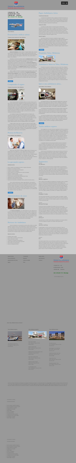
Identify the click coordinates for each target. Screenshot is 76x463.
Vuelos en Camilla (26, 260)
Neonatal (25, 258)
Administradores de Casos (13, 260)
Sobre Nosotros (42, 258)
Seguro (9, 262)
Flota (24, 262)
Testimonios (25, 256)
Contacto (10, 81)
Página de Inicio (11, 256)
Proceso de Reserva (11, 258)
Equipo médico (41, 256)
